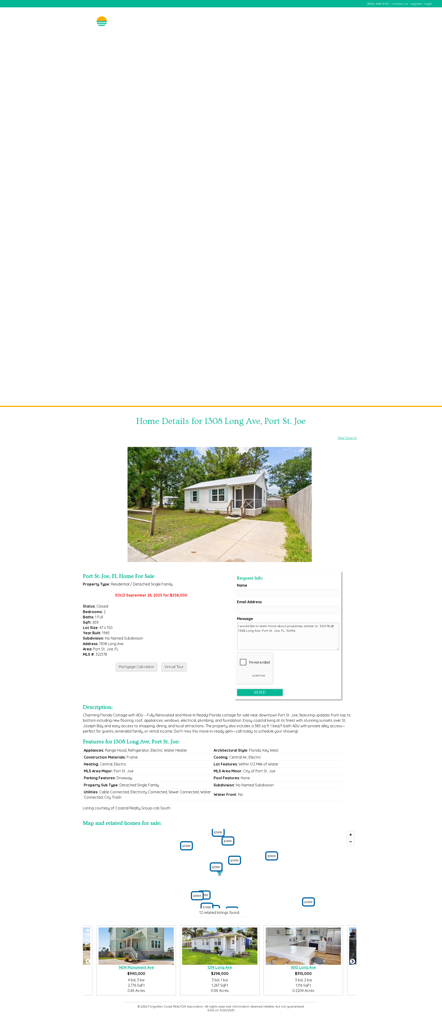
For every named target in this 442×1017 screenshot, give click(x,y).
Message (245, 618)
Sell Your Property (336, 16)
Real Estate (304, 16)
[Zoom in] (350, 834)
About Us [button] (423, 16)
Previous (87, 960)
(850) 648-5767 (377, 4)
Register (416, 4)
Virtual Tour (174, 666)
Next (351, 960)
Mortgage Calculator (136, 666)
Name (242, 585)
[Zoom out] (350, 841)
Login (428, 4)
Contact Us (400, 4)
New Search (347, 438)
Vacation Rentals (373, 16)
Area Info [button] (401, 16)
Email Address (249, 602)
